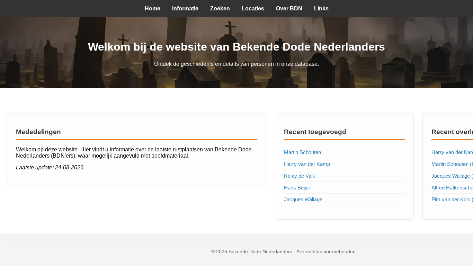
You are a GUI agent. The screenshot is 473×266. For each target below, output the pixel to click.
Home (152, 8)
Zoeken (220, 8)
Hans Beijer (297, 187)
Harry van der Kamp (307, 164)
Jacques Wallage (303, 199)
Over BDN (289, 8)
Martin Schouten (302, 152)
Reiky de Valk (299, 176)
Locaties (253, 8)
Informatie (185, 8)
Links (321, 8)
